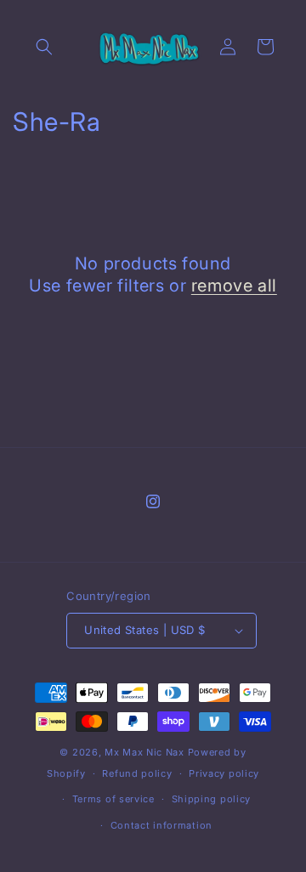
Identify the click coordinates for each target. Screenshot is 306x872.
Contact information (161, 825)
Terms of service (113, 799)
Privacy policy (224, 773)
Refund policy (137, 773)
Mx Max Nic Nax (144, 752)
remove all (234, 285)
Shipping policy (212, 799)
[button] (44, 46)
